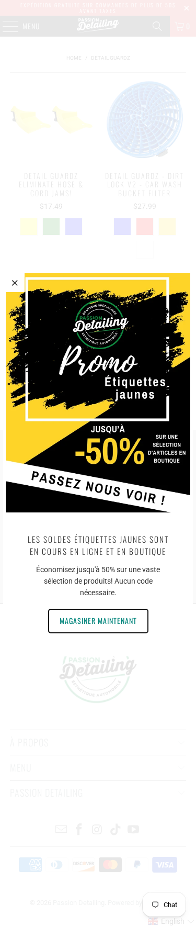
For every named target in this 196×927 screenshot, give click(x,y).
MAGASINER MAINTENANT (98, 620)
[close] (15, 282)
